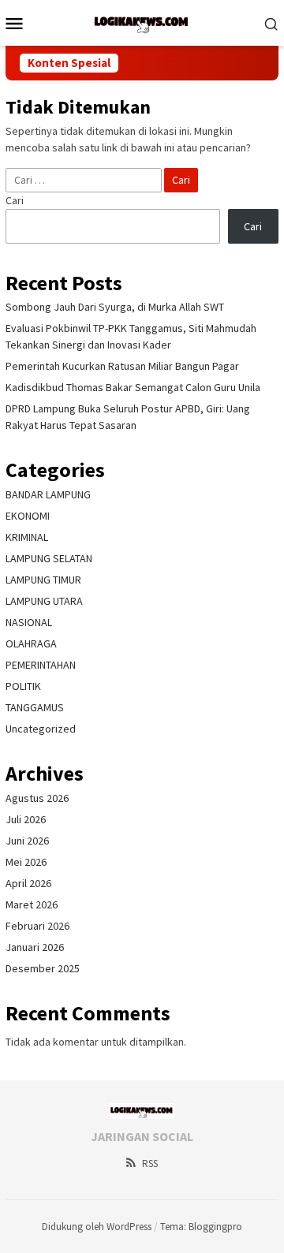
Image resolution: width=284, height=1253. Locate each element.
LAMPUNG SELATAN (49, 558)
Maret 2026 (32, 904)
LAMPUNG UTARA (44, 601)
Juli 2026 (26, 819)
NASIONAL (29, 622)
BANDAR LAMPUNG (48, 494)
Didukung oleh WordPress (96, 1226)
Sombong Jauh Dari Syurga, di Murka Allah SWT (115, 307)
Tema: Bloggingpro (201, 1226)
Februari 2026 (37, 926)
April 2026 (28, 883)
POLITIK (23, 686)
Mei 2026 (26, 862)
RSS (150, 1163)
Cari (15, 200)
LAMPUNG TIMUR (43, 579)
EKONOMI (28, 516)
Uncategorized (41, 729)
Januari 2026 (35, 947)
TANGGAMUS (35, 707)
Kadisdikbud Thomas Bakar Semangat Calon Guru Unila (133, 387)
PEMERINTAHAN (41, 665)
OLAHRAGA (31, 643)
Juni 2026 (27, 840)
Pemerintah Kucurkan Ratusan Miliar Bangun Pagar (122, 366)
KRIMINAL (27, 537)
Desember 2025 (43, 968)
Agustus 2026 (37, 798)
